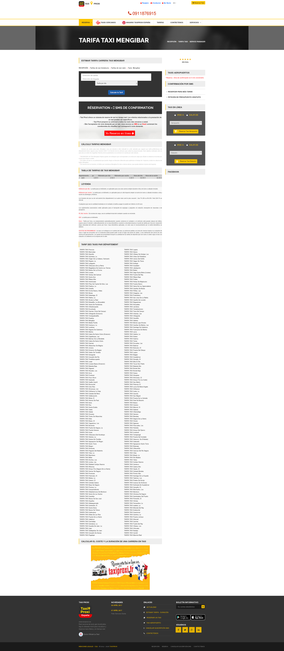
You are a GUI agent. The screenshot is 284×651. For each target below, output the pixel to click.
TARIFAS (160, 22)
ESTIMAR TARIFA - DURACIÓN (157, 612)
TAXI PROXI (113, 646)
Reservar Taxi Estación (187, 161)
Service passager (197, 41)
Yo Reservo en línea (119, 133)
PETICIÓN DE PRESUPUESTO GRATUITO (184, 97)
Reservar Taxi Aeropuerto (187, 131)
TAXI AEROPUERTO (153, 623)
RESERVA (165, 646)
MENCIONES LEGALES (86, 646)
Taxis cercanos (108, 22)
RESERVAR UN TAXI (153, 617)
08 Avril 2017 (116, 605)
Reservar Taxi (199, 3)
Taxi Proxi (92, 3)
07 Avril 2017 (116, 610)
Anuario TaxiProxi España (138, 22)
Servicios (194, 22)
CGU (96, 646)
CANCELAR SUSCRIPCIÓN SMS (157, 628)
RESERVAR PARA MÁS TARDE (180, 91)
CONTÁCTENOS (152, 633)
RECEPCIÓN (171, 41)
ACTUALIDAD (151, 607)
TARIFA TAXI (183, 41)
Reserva (86, 22)
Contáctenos (176, 22)
